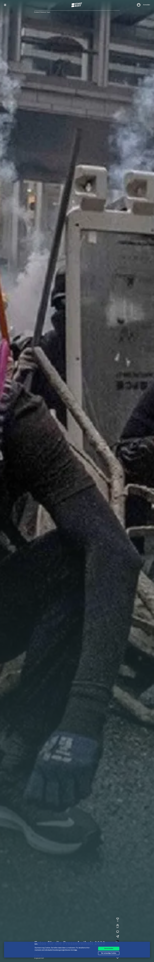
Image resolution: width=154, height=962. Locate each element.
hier (75, 950)
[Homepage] (77, 5)
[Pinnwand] (117, 932)
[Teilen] (117, 937)
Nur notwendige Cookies (108, 953)
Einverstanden (108, 948)
